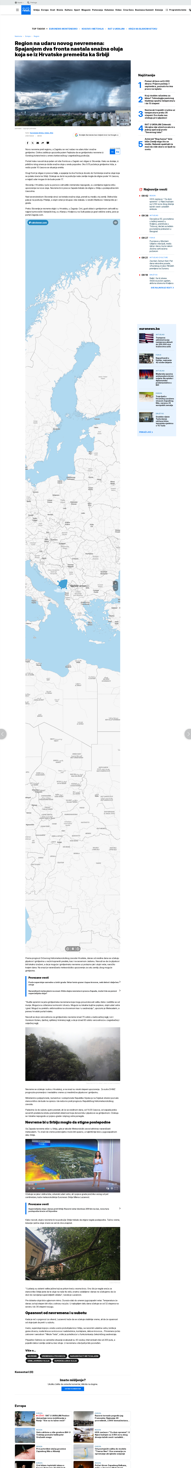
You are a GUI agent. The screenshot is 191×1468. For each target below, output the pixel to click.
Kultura (69, 10)
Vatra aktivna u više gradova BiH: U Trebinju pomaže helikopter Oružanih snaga (53, 1434)
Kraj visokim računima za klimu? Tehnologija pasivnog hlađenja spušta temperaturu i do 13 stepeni (160, 99)
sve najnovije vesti (161, 288)
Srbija (36, 10)
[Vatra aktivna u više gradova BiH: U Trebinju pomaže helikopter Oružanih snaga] (25, 1435)
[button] (73, 1166)
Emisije (159, 10)
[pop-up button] (112, 1188)
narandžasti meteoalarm (84, 1356)
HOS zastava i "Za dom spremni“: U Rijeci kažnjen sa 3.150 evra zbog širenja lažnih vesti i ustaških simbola (112, 1434)
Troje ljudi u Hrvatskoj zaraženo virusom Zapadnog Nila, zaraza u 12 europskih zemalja (165, 400)
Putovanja (97, 10)
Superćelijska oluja (65, 1361)
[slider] (73, 1184)
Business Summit (144, 10)
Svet (52, 10)
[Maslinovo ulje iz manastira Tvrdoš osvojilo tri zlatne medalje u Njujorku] (3, 734)
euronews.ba (149, 329)
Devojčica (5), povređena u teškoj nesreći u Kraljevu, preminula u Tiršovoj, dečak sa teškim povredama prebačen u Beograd (162, 225)
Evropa (45, 10)
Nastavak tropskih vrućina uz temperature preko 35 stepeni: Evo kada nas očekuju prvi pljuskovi (160, 114)
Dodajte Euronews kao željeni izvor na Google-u (98, 135)
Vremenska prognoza (53, 1356)
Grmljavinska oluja (39, 1361)
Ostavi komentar (73, 1389)
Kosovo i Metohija (93, 29)
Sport (77, 10)
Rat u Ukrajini (116, 29)
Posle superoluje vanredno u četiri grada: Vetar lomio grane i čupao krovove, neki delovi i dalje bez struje (73, 983)
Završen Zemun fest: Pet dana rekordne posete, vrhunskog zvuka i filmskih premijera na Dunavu (162, 265)
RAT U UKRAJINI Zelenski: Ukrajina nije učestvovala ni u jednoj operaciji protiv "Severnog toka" (160, 128)
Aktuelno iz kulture (159, 257)
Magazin (86, 10)
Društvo (153, 275)
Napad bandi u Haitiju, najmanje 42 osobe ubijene (164, 360)
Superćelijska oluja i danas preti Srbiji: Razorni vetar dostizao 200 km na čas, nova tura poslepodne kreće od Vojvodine (68, 1210)
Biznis (60, 10)
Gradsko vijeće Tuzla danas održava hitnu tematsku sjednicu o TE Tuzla (164, 421)
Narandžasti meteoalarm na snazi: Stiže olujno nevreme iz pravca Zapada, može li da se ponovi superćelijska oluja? (72, 992)
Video (118, 10)
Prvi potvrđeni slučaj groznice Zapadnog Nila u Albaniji (51, 1450)
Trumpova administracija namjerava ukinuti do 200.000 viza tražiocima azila (164, 342)
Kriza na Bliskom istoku (143, 29)
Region (36, 36)
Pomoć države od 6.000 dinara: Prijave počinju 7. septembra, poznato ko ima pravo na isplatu (159, 85)
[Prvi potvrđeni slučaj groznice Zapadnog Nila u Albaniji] (25, 1451)
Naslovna (18, 36)
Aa (112, 152)
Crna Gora (128, 10)
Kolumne (109, 10)
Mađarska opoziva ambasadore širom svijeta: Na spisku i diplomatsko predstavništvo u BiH (164, 379)
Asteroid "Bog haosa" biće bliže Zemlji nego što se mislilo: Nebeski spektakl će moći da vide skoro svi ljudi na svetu (160, 144)
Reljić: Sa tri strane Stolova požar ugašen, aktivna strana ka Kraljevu (161, 280)
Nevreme (32, 1356)
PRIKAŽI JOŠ (145, 432)
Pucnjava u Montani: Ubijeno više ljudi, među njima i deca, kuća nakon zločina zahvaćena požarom (161, 246)
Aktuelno (154, 215)
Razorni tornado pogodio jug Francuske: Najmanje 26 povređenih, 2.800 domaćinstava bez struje (111, 1418)
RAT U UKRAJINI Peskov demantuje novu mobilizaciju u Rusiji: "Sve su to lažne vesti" (52, 1418)
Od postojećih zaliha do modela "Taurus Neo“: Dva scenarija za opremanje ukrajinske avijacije (110, 1451)
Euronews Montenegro (63, 29)
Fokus (152, 238)
